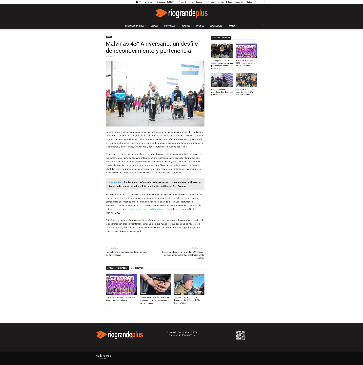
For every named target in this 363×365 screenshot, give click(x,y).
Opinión (250, 2)
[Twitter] (264, 2)
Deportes (220, 2)
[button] (263, 26)
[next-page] (112, 308)
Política (229, 2)
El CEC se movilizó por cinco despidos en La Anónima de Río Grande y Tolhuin (187, 300)
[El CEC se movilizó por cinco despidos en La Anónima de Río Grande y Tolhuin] (189, 284)
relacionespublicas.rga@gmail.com (146, 209)
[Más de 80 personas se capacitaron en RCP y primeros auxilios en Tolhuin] (246, 80)
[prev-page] (107, 308)
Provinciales (209, 2)
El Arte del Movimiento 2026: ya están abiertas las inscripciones (245, 63)
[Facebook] (260, 2)
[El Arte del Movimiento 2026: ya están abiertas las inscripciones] (121, 284)
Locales (199, 2)
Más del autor (137, 268)
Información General (186, 2)
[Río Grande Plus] (181, 13)
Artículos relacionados (117, 268)
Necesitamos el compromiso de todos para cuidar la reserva (126, 253)
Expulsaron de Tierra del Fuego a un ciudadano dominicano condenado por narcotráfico (154, 300)
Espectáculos (239, 2)
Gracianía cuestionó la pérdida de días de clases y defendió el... (222, 92)
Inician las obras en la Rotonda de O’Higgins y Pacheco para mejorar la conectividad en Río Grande (183, 255)
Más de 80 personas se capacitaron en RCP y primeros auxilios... (245, 92)
